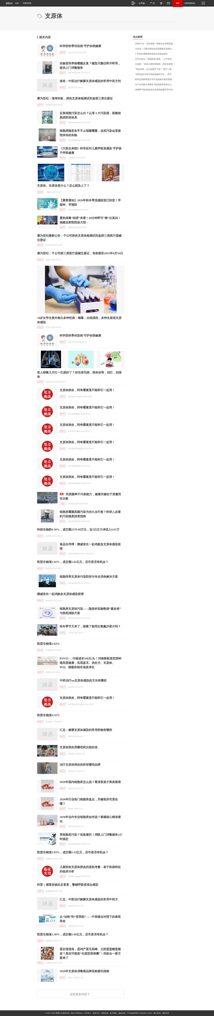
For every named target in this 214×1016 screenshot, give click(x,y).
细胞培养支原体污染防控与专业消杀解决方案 (89, 576)
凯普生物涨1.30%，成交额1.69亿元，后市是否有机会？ (72, 934)
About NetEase (77, 1013)
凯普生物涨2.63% (48, 643)
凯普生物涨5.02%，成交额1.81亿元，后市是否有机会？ (72, 561)
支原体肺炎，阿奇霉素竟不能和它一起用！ (87, 390)
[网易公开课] (142, 3)
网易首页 (9, 3)
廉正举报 (157, 1013)
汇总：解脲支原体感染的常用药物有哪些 (86, 729)
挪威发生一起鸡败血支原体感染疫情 (60, 594)
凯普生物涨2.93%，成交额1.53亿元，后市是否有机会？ (72, 852)
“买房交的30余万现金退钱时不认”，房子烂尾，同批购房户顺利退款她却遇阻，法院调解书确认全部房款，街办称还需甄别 (156, 74)
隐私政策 (122, 1013)
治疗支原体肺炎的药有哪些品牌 (80, 764)
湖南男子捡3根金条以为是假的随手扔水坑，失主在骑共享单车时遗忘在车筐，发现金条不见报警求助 (156, 90)
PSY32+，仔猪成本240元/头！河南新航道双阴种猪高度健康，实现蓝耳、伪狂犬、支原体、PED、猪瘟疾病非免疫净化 (90, 663)
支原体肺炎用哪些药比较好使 (79, 747)
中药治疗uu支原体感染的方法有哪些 (83, 680)
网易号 (62, 52)
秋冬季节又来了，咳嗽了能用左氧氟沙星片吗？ (90, 626)
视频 (62, 504)
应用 (17, 3)
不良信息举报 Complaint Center (139, 1013)
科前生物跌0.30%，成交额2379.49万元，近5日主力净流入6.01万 (78, 529)
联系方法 (96, 1013)
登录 (177, 3)
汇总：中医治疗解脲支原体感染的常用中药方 (89, 899)
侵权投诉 (165, 1013)
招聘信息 (104, 1013)
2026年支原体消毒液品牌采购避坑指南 (84, 971)
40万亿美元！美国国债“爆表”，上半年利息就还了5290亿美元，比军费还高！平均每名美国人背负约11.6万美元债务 (156, 59)
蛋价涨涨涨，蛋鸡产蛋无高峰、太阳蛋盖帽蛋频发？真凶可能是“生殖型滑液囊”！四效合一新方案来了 (90, 953)
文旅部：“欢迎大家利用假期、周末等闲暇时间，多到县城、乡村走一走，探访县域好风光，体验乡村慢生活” (156, 64)
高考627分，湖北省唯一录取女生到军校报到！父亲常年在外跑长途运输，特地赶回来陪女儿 (156, 44)
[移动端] (133, 3)
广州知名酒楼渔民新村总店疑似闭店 (151, 54)
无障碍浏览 (27, 3)
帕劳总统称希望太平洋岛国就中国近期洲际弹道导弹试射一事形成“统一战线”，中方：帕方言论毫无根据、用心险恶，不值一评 (156, 79)
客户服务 (113, 1013)
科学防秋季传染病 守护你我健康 (80, 46)
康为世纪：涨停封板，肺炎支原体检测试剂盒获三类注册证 (75, 98)
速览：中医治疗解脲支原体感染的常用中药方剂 (90, 81)
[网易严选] (153, 3)
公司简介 (87, 1013)
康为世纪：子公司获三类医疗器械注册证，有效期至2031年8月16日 (80, 253)
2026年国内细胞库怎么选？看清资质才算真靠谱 (90, 782)
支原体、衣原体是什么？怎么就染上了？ (63, 185)
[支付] (161, 3)
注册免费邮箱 (189, 3)
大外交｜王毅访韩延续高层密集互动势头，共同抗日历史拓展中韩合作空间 (156, 49)
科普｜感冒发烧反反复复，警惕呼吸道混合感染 (67, 884)
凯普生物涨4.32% (48, 715)
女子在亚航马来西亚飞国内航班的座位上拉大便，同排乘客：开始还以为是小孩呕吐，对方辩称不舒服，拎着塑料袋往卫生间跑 (156, 84)
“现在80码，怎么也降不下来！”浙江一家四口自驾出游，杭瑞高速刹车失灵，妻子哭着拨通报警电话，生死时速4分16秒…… (156, 69)
